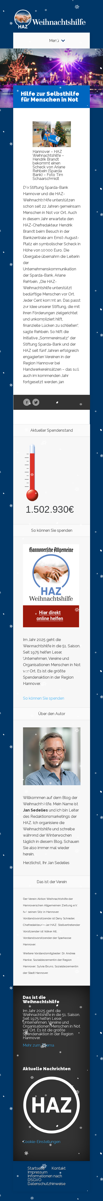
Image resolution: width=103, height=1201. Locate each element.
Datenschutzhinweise (46, 1183)
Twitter (36, 402)
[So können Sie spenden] (51, 626)
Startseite (36, 1168)
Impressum (37, 1172)
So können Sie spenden (43, 698)
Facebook (26, 402)
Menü (54, 41)
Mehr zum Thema (38, 1045)
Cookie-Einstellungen (41, 1142)
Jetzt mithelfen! (74, 1163)
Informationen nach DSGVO (45, 1178)
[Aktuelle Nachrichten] (51, 1105)
